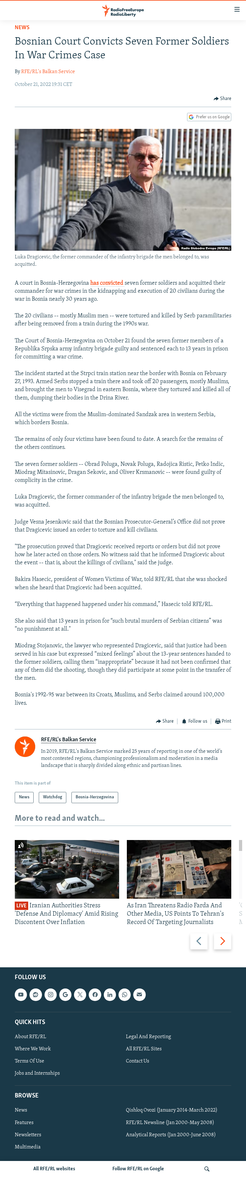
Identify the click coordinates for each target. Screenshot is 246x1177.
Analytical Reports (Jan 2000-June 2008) (171, 1134)
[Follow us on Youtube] (21, 994)
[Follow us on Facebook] (95, 994)
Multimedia (28, 1146)
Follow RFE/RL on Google (138, 1169)
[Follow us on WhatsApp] (125, 994)
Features (24, 1122)
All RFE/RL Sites (144, 1049)
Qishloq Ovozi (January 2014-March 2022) (171, 1110)
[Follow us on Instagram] (51, 994)
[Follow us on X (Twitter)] (80, 994)
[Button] (223, 99)
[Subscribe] (139, 994)
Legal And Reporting (148, 1036)
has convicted (107, 283)
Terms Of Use (29, 1061)
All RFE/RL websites (54, 1169)
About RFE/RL (30, 1036)
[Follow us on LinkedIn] (110, 994)
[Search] (207, 1169)
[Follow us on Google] (65, 994)
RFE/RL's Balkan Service (48, 71)
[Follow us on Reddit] (35, 994)
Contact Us (137, 1061)
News (22, 28)
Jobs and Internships (37, 1073)
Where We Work (33, 1049)
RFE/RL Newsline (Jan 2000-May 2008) (170, 1122)
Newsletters (28, 1134)
